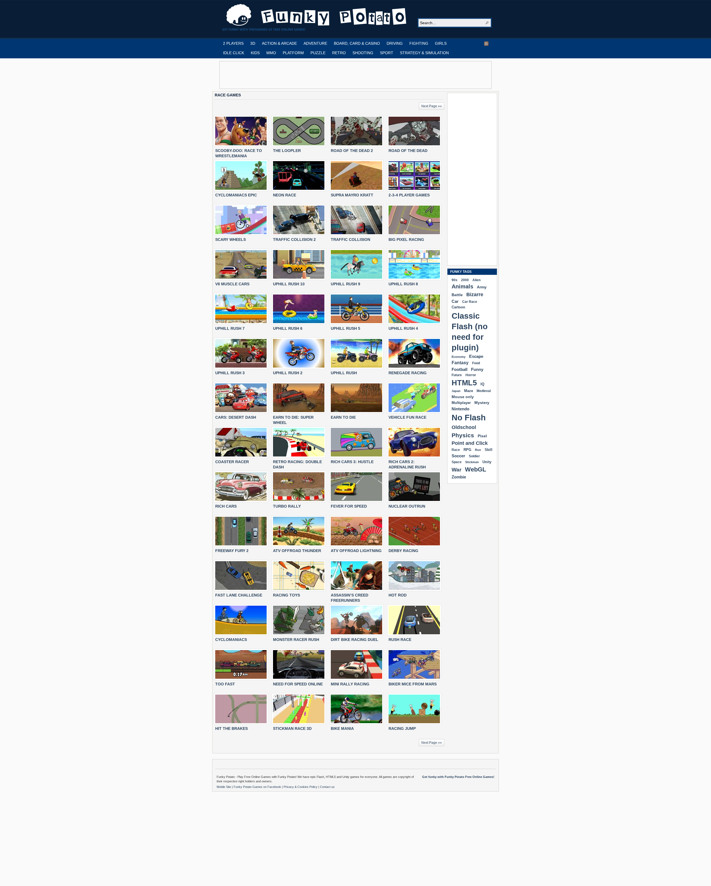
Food (476, 363)
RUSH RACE (400, 639)
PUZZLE (318, 53)
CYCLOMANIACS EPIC (236, 195)
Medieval (484, 391)
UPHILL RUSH (344, 373)
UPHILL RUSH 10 (289, 284)
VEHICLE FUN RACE (407, 417)
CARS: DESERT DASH (235, 417)
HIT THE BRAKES (231, 728)
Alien (476, 280)
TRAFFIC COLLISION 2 (294, 239)
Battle (457, 295)
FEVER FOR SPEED (349, 506)
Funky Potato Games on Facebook (258, 786)
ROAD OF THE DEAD (408, 150)
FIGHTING (418, 43)
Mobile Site (224, 786)
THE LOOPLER (287, 150)
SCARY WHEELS (230, 239)
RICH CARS (226, 506)
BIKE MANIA (342, 728)
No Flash (469, 417)
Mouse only (463, 397)
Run (478, 449)
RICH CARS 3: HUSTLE (352, 462)
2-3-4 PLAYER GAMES (409, 195)
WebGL (475, 469)
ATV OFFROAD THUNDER (297, 550)
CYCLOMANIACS (231, 639)
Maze (468, 391)
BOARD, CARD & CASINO (357, 43)
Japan (456, 391)
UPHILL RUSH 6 (287, 328)
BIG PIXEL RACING (406, 239)
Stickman (472, 462)
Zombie (459, 477)
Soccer (458, 455)
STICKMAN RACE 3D (292, 728)
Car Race (469, 302)
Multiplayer (461, 403)
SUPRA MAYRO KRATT (352, 195)
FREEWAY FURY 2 (232, 550)
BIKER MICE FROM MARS (413, 684)
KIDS (255, 53)
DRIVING (395, 43)
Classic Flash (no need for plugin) (470, 331)
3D (252, 43)
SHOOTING (362, 53)
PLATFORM (293, 53)
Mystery (481, 402)
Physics (463, 435)
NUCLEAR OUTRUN (407, 506)
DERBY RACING (403, 550)
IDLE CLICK (233, 53)
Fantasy (460, 362)
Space (457, 462)
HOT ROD (398, 595)
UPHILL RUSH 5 (345, 328)
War (456, 470)
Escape (476, 356)
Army (482, 287)
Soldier (474, 456)
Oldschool (464, 427)
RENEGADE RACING (408, 373)
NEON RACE (284, 195)
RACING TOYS (286, 595)
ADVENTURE (315, 43)
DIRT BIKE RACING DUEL (354, 639)
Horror (470, 375)
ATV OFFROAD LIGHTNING (356, 550)
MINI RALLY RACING (350, 684)
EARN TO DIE (343, 417)
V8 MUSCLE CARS (232, 284)
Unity (486, 462)
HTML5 (464, 383)
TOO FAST (225, 684)
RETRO (339, 53)
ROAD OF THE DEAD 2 (352, 150)
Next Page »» (431, 106)
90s (454, 280)
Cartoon (458, 307)
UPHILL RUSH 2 (287, 373)
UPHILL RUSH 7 (230, 328)
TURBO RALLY (287, 506)
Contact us (327, 786)
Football (459, 369)
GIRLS (441, 43)
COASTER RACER (232, 462)
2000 (465, 280)
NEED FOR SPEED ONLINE (298, 684)
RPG (467, 450)
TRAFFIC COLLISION (350, 239)
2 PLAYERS (233, 43)
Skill (488, 450)
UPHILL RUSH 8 (403, 284)
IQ (482, 384)
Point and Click (470, 443)
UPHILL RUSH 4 (403, 328)
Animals (462, 286)
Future (457, 375)
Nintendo (460, 408)
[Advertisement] (355, 75)
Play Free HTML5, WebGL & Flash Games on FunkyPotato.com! (316, 15)
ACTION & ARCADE (279, 43)
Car (455, 301)
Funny (477, 369)
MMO (271, 53)
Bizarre (474, 294)
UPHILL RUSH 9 (345, 284)
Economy (458, 356)
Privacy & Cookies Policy (301, 786)
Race (456, 450)
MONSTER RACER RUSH (296, 639)
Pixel (482, 436)
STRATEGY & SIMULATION (424, 53)
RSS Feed (486, 43)
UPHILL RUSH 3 (230, 373)
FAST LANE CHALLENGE (238, 595)
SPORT (386, 53)
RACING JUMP (402, 728)
